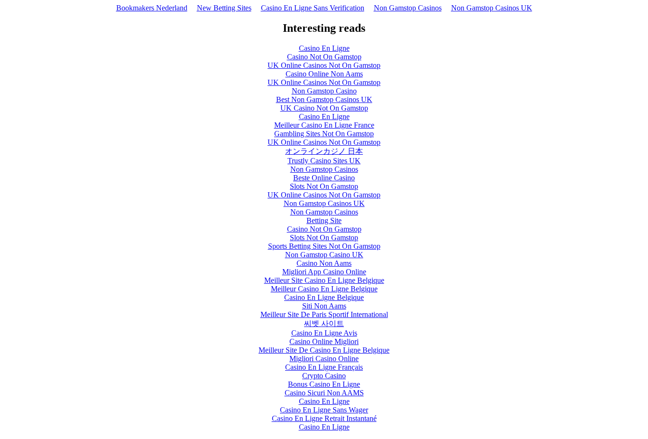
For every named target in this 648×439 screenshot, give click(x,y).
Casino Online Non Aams (324, 74)
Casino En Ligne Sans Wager (324, 410)
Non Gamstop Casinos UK (491, 8)
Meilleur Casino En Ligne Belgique (324, 289)
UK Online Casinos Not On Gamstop (324, 65)
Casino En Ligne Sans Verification (312, 8)
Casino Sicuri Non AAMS (324, 393)
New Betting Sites (224, 8)
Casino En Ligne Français (324, 367)
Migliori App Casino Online (324, 272)
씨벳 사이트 (324, 323)
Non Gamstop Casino (324, 91)
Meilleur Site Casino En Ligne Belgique (324, 280)
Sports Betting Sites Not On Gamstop (324, 246)
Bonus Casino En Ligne (324, 384)
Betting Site (324, 220)
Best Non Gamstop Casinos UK (324, 99)
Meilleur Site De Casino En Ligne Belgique (324, 350)
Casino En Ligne (324, 48)
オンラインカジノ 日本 (324, 151)
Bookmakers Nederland (151, 8)
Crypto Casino (324, 376)
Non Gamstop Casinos (408, 8)
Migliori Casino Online (324, 359)
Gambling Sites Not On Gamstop (324, 134)
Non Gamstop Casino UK (324, 255)
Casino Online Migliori (324, 341)
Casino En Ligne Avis (324, 333)
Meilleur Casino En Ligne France (324, 125)
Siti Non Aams (324, 306)
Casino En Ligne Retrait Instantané (324, 418)
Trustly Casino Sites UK (324, 161)
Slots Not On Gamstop (324, 186)
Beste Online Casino (324, 178)
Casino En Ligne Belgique (324, 297)
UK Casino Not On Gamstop (324, 108)
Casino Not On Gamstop (324, 57)
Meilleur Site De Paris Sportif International (324, 314)
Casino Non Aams (324, 263)
